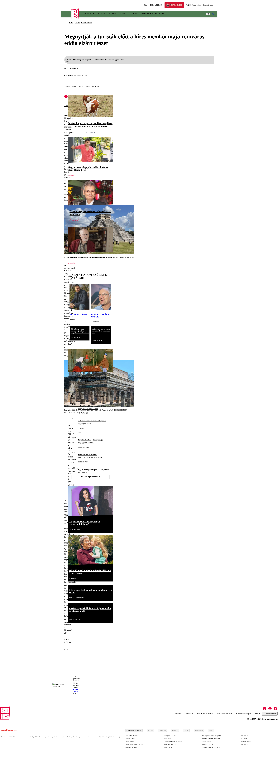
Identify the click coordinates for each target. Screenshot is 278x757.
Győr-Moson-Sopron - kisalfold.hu (173, 741)
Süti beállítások (270, 714)
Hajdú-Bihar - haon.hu (169, 744)
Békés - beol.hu (130, 741)
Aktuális (86, 14)
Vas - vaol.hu (244, 738)
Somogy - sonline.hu (207, 744)
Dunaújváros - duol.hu (169, 735)
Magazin (175, 730)
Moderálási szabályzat (243, 714)
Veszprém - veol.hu (246, 741)
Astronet (134, 14)
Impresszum (189, 714)
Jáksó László (74, 220)
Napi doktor (147, 14)
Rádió (211, 730)
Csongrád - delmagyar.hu (132, 747)
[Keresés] (208, 14)
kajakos (72, 319)
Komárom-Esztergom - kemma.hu (211, 738)
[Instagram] (270, 708)
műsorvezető (95, 321)
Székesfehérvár (194, 5)
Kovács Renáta (74, 620)
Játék (145, 5)
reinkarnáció (83, 462)
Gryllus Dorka (83, 447)
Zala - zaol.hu (244, 744)
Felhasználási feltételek (224, 714)
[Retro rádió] (169, 5)
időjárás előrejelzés (76, 598)
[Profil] (213, 14)
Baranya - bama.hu (130, 738)
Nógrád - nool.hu (206, 741)
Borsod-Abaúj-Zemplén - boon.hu (134, 744)
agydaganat (97, 341)
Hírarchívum (177, 714)
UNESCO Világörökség (70, 86)
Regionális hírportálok (134, 730)
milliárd (71, 175)
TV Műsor (159, 14)
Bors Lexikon (156, 5)
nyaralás (71, 263)
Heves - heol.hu (168, 747)
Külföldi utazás (86, 23)
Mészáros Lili (75, 337)
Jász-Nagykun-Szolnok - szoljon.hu (211, 735)
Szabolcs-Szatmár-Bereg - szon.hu (211, 747)
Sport (104, 14)
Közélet (150, 730)
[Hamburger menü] (66, 14)
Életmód (113, 14)
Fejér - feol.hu (167, 738)
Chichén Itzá (95, 86)
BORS (71, 23)
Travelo (123, 14)
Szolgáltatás (199, 730)
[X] (66, 97)
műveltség (90, 387)
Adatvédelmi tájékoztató (205, 714)
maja (66, 649)
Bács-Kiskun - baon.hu (131, 735)
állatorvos (90, 132)
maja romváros (72, 68)
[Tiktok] (264, 708)
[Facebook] (275, 708)
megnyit (81, 86)
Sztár (96, 14)
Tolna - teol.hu (244, 735)
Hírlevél (257, 714)
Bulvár (186, 730)
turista (88, 86)
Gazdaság (162, 730)
